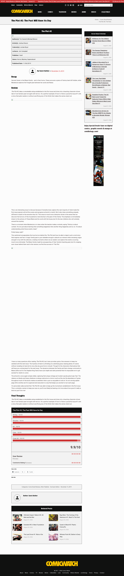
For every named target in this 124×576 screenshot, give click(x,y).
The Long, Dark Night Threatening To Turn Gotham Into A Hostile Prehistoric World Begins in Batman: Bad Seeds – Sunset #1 (101, 83)
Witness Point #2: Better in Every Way (70, 536)
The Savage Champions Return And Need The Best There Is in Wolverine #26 (100, 53)
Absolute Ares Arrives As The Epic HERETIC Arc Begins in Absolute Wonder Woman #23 (101, 114)
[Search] (111, 5)
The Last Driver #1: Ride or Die (33, 534)
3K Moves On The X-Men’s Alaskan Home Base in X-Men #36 (101, 41)
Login (81, 5)
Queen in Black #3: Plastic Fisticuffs (68, 526)
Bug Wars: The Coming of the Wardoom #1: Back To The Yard (70, 516)
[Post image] (17, 517)
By (55, 487)
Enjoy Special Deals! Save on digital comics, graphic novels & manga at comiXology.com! (98, 129)
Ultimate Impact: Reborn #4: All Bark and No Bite (33, 516)
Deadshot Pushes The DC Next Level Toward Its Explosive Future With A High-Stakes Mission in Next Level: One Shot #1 (57, 1)
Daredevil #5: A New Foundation (34, 525)
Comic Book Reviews (34, 487)
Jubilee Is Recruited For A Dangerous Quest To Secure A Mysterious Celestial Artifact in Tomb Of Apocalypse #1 (101, 67)
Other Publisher (45, 487)
